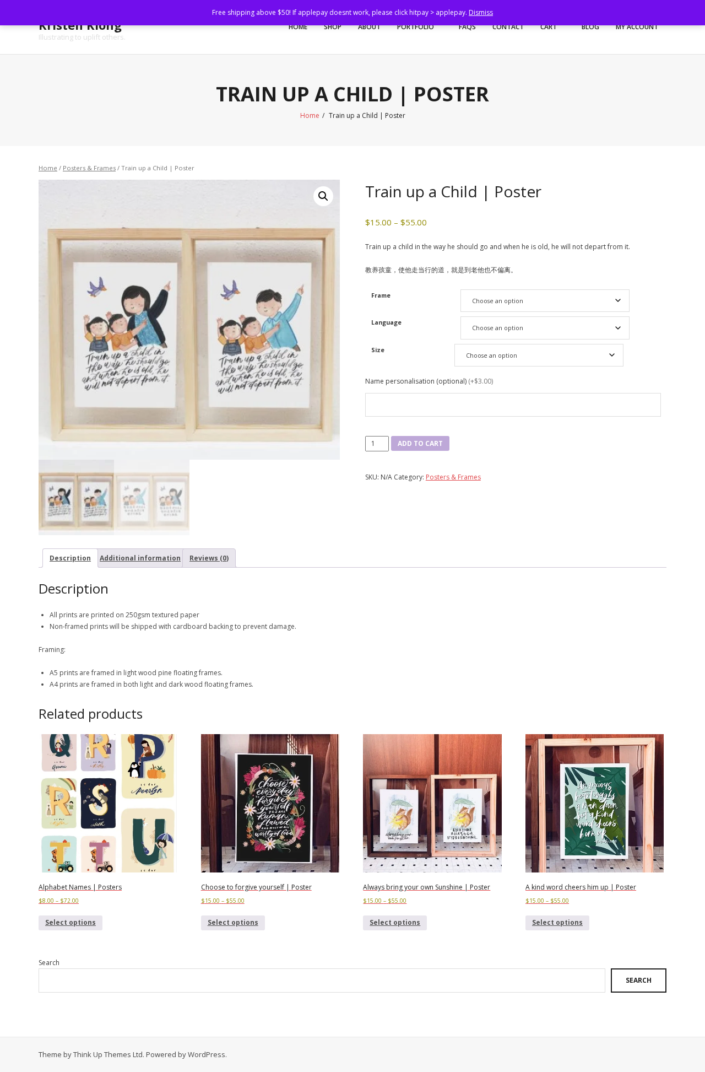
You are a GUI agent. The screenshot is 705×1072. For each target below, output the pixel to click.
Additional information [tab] (140, 558)
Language (386, 322)
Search (49, 962)
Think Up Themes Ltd (108, 1054)
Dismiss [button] (481, 12)
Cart (548, 26)
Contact (508, 26)
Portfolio (415, 26)
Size (377, 350)
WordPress (206, 1054)
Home (298, 26)
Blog (590, 26)
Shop (332, 26)
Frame (381, 295)
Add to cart (420, 443)
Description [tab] (70, 558)
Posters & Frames (89, 168)
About (369, 26)
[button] (323, 196)
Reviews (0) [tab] (209, 558)
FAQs (467, 26)
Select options (70, 922)
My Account (637, 26)
